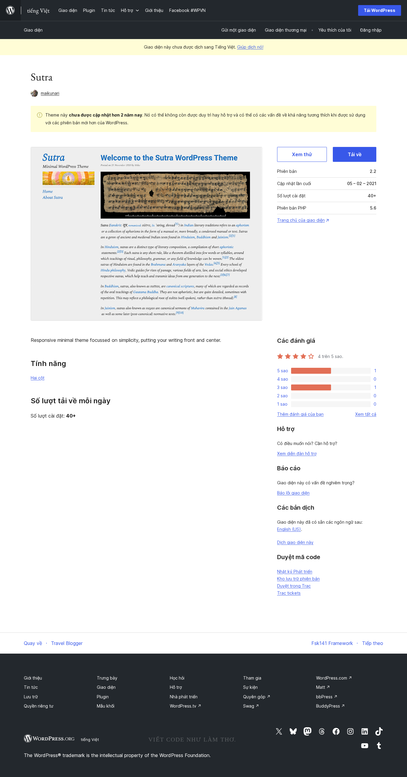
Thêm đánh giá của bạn (300, 414)
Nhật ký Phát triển (294, 571)
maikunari (50, 93)
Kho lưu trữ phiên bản (298, 578)
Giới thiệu (33, 677)
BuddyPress (330, 705)
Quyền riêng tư (38, 705)
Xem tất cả (365, 414)
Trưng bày (107, 677)
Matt (323, 687)
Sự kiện (250, 687)
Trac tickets (289, 592)
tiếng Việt (90, 739)
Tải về (354, 154)
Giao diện (33, 29)
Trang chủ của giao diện (301, 220)
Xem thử (302, 154)
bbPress (327, 696)
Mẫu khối (105, 705)
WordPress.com (334, 677)
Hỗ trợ (176, 687)
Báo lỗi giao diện (293, 492)
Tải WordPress (379, 10)
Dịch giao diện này (295, 542)
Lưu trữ (31, 696)
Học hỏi (177, 677)
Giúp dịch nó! (250, 46)
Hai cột (37, 377)
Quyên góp (257, 696)
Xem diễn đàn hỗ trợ (296, 453)
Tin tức (31, 687)
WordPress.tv (185, 705)
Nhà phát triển (184, 696)
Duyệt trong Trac (294, 585)
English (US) (289, 529)
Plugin (103, 696)
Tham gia (252, 677)
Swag (251, 705)
